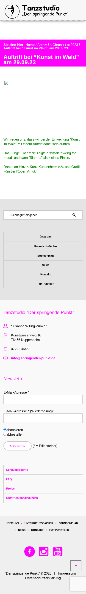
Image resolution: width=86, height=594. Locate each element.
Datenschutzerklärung (43, 578)
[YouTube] (58, 551)
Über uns (46, 237)
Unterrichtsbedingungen (22, 498)
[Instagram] (44, 551)
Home (30, 45)
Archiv (42, 45)
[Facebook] (30, 551)
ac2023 (72, 45)
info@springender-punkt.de (33, 358)
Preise (10, 488)
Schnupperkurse (17, 469)
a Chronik (57, 45)
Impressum (67, 573)
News (45, 265)
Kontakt (45, 274)
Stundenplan (45, 255)
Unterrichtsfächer (45, 246)
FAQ (9, 479)
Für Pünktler (46, 283)
